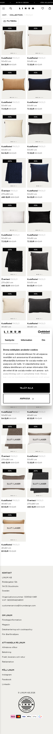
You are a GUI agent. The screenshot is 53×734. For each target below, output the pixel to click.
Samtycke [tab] (9, 340)
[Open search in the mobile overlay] (11, 8)
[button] (3, 8)
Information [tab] (26, 340)
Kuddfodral (10, 58)
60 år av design (20, 2)
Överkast (9, 191)
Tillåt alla (26, 388)
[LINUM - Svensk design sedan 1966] (26, 8)
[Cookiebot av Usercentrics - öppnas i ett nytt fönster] (38, 332)
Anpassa (25, 398)
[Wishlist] (42, 8)
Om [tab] (43, 340)
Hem (4, 15)
